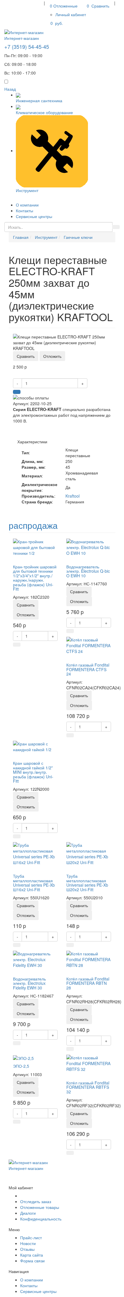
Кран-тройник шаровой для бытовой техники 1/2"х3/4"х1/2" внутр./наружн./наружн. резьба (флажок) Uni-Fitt (35, 578)
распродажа (33, 525)
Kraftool (72, 496)
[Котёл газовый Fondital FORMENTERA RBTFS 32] (88, 1063)
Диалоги (28, 1213)
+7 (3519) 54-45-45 (26, 46)
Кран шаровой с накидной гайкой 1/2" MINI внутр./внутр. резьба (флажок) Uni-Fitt (33, 772)
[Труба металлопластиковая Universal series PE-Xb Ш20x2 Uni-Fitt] (88, 853)
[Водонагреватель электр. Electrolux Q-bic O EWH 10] (88, 547)
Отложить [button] (52, 356)
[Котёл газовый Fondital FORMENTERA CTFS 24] (88, 645)
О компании (27, 205)
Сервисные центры (34, 216)
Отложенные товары (39, 1207)
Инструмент (27, 190)
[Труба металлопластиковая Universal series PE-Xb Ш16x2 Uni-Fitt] (35, 853)
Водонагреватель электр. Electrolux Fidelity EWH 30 (29, 983)
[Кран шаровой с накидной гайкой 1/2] (35, 746)
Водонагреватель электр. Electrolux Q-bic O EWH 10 (88, 571)
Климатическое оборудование (44, 112)
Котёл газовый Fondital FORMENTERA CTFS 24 (87, 669)
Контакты (24, 210)
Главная (21, 237)
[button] (70, 14)
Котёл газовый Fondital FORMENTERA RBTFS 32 (87, 1087)
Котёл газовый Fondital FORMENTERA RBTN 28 (87, 983)
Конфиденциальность (40, 1219)
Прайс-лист (31, 1237)
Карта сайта (31, 1255)
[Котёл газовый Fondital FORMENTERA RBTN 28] (88, 959)
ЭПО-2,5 (21, 1066)
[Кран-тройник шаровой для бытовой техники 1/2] (35, 547)
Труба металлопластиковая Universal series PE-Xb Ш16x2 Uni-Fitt (34, 882)
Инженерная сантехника (39, 100)
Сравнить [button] (26, 356)
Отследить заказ (35, 1201)
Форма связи (32, 1260)
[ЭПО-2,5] (23, 1057)
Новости (28, 1243)
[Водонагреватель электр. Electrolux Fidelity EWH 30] (35, 959)
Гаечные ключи (78, 237)
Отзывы (27, 1249)
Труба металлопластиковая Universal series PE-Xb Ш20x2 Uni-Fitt (87, 882)
